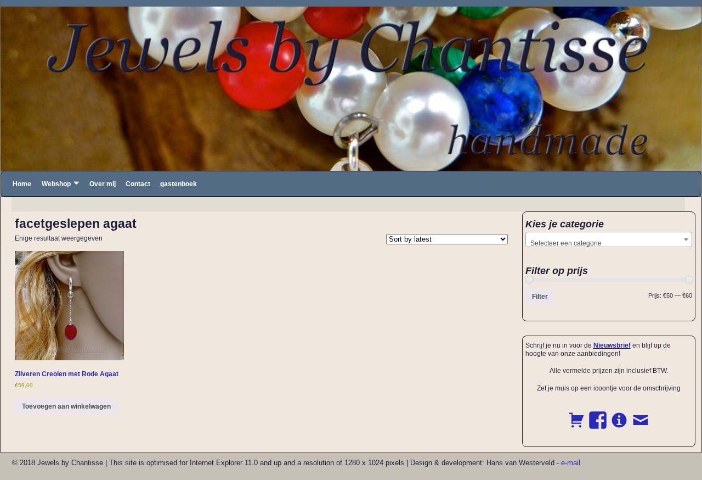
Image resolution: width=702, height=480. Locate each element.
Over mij (102, 184)
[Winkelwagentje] (576, 414)
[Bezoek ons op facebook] (598, 414)
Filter (540, 296)
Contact (138, 184)
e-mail (570, 463)
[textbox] (609, 243)
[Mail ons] (640, 414)
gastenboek (178, 184)
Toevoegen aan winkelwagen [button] (66, 406)
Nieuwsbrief (612, 345)
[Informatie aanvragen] (619, 414)
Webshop (56, 184)
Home (22, 184)
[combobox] (609, 239)
